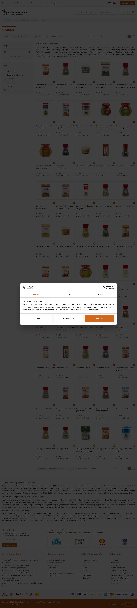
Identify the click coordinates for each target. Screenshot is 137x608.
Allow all (99, 319)
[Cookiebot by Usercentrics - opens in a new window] (105, 287)
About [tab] (100, 294)
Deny (38, 319)
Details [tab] (68, 294)
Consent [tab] (36, 294)
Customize (67, 319)
